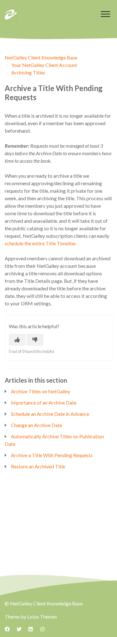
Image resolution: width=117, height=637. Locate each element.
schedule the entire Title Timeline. (40, 243)
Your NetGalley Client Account (44, 65)
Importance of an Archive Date (43, 402)
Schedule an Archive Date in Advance (50, 414)
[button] (105, 14)
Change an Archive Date (36, 425)
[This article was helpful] (17, 340)
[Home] (11, 14)
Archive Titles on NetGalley (40, 391)
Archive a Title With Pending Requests (52, 455)
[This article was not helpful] (35, 340)
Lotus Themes (42, 616)
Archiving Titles (28, 72)
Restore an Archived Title (38, 466)
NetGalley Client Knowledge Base (41, 57)
